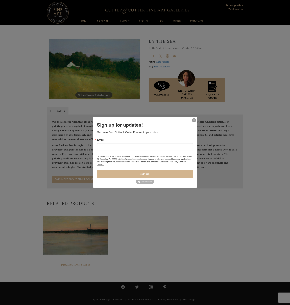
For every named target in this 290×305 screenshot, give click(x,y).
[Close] (194, 120)
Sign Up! (145, 174)
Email (100, 139)
